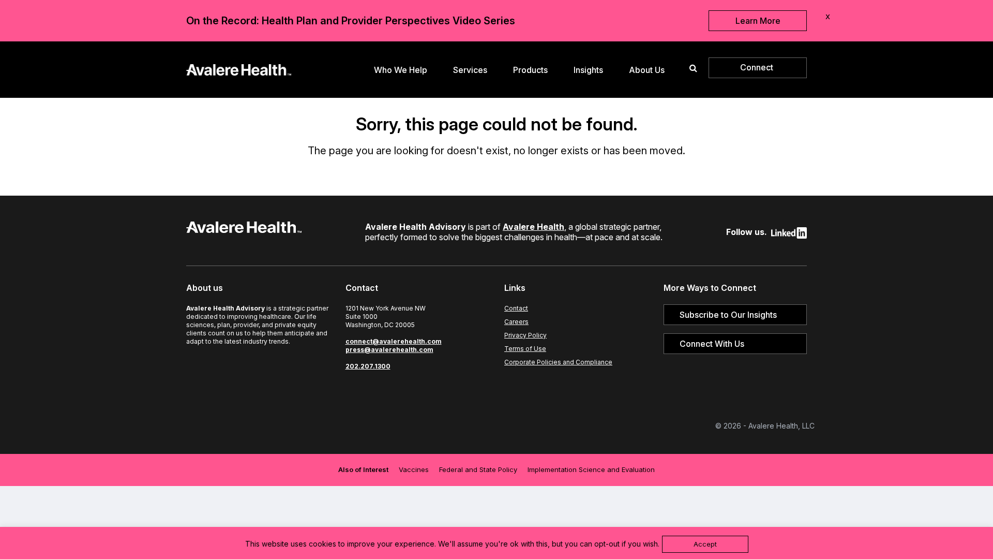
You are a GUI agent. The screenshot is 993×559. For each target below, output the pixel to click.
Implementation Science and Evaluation (591, 469)
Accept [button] (705, 544)
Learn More (757, 21)
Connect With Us (712, 344)
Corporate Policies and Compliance (558, 362)
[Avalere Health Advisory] (238, 68)
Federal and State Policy (478, 469)
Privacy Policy (525, 335)
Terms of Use (525, 348)
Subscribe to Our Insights (728, 315)
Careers (516, 322)
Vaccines (414, 469)
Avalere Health (533, 227)
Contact (516, 308)
